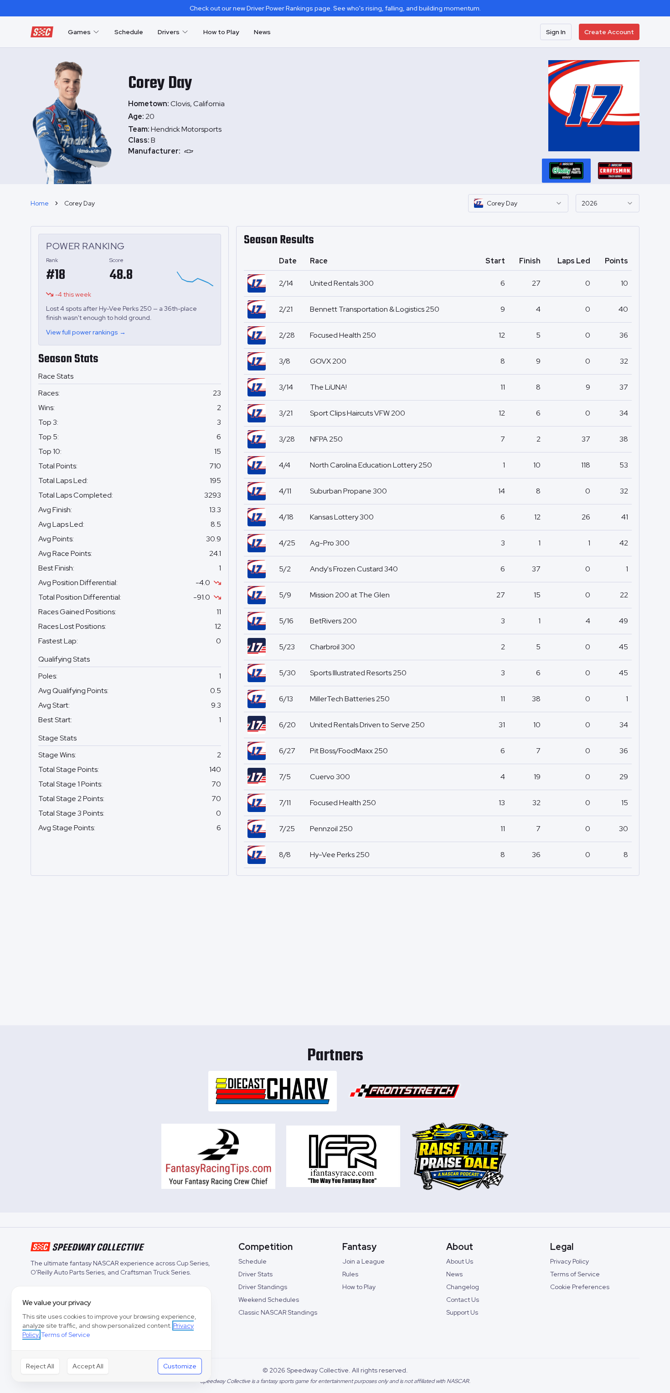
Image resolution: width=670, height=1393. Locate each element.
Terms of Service (575, 1274)
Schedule (128, 32)
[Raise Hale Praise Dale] (460, 1156)
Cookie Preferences (579, 1287)
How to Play (221, 32)
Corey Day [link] (79, 203)
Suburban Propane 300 (348, 491)
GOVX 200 (328, 361)
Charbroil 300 (332, 647)
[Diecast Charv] (272, 1091)
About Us (459, 1261)
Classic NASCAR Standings (277, 1312)
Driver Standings (262, 1287)
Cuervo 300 (330, 776)
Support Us (462, 1312)
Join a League (363, 1261)
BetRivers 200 (333, 621)
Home (40, 203)
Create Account (609, 32)
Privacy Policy (569, 1261)
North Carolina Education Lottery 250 (371, 465)
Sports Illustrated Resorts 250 (358, 673)
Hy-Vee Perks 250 (340, 854)
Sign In (556, 32)
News (262, 32)
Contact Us (462, 1299)
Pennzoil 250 (331, 828)
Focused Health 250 (343, 335)
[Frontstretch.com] (405, 1091)
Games (79, 32)
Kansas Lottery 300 (342, 517)
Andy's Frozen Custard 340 (354, 569)
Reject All (40, 1366)
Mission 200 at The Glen (350, 595)
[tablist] (590, 170)
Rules (350, 1274)
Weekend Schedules (268, 1299)
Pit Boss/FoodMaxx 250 (349, 751)
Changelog (462, 1287)
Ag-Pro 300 (330, 543)
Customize (179, 1366)
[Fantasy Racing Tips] (218, 1156)
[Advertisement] (335, 947)
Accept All (87, 1366)
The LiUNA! (328, 387)
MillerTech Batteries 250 (350, 699)
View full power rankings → (86, 332)
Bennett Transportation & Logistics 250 (374, 309)
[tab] (566, 170)
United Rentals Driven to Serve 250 (367, 725)
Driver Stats (255, 1274)
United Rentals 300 (342, 283)
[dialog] (111, 1334)
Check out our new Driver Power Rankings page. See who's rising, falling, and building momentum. (335, 8)
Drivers (169, 32)
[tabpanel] (176, 140)
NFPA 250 (326, 439)
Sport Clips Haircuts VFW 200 (357, 413)
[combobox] (518, 203)
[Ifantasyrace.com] (343, 1156)
